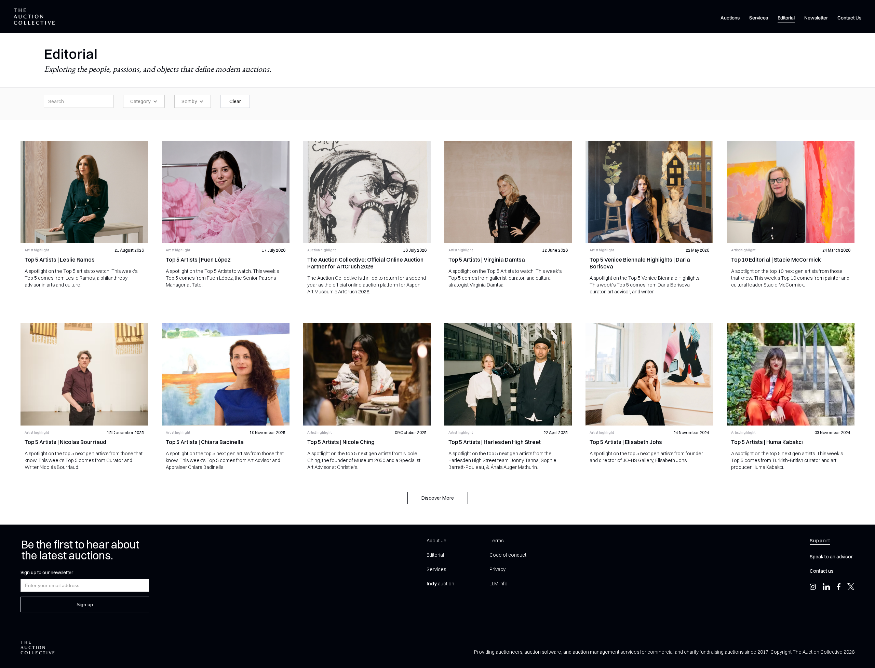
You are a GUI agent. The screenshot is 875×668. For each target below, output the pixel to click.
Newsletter (816, 18)
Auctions (730, 18)
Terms (496, 540)
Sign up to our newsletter (47, 572)
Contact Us (849, 18)
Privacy (497, 569)
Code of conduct (507, 555)
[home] (34, 16)
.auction (440, 583)
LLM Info (498, 583)
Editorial (786, 18)
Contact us (822, 571)
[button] (144, 101)
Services (758, 18)
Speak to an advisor (831, 556)
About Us (436, 540)
